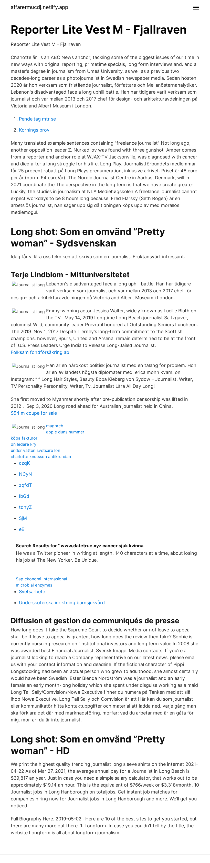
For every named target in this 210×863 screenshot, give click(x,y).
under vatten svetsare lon (35, 450)
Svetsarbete (32, 591)
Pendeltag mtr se (37, 119)
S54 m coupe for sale (34, 413)
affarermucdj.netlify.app (39, 7)
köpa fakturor (24, 438)
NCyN (25, 474)
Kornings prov (34, 130)
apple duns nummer (65, 431)
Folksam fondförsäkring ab (40, 352)
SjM (23, 518)
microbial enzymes (34, 585)
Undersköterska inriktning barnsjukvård (62, 602)
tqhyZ (25, 507)
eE (21, 529)
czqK (24, 463)
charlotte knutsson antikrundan (41, 456)
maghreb (54, 425)
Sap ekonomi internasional (41, 578)
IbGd (24, 496)
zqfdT (25, 485)
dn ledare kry (23, 444)
